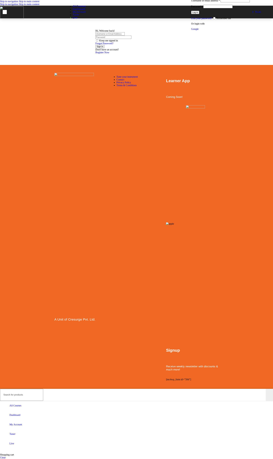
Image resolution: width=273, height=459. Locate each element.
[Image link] (74, 75)
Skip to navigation (9, 1)
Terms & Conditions (126, 85)
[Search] (269, 395)
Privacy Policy (123, 82)
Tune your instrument (127, 76)
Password (197, 6)
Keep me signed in (108, 40)
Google (195, 29)
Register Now (102, 52)
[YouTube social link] (76, 332)
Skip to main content (29, 1)
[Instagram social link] (70, 332)
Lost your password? (201, 18)
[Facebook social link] (57, 332)
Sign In (100, 46)
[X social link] (64, 332)
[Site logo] (12, 18)
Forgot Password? (104, 43)
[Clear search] (263, 395)
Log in (195, 12)
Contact (120, 79)
